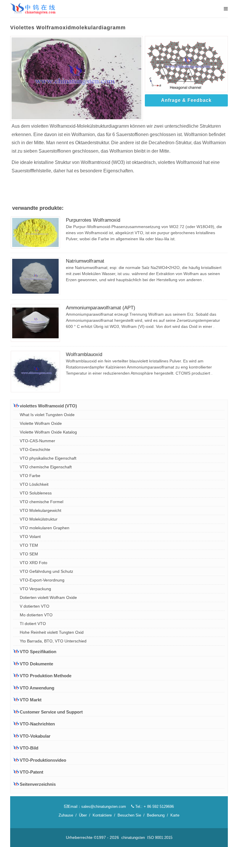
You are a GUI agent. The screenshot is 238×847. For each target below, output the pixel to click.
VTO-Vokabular (35, 736)
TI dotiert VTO (33, 623)
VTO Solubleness (36, 493)
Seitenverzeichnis (38, 784)
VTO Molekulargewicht (40, 510)
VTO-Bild (29, 747)
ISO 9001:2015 (159, 837)
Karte (174, 815)
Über (83, 815)
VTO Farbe (30, 475)
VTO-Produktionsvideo (43, 760)
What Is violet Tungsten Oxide (47, 414)
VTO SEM (29, 554)
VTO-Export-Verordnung (42, 580)
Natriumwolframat (85, 261)
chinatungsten (133, 837)
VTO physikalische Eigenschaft (48, 458)
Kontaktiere (102, 815)
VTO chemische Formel (41, 501)
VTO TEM (29, 545)
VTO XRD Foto (33, 562)
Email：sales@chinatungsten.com (97, 806)
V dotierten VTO (34, 606)
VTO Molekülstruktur (38, 519)
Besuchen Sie (129, 815)
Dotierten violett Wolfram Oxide (48, 597)
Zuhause (66, 815)
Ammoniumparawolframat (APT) (100, 307)
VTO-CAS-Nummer (37, 440)
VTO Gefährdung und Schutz (46, 571)
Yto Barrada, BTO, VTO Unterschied (53, 641)
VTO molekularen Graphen (44, 527)
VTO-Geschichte (35, 449)
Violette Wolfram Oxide (41, 423)
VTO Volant (30, 536)
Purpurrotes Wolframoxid (93, 220)
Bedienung (156, 815)
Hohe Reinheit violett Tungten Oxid (52, 632)
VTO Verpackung (35, 588)
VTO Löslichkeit (34, 484)
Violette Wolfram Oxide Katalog (48, 432)
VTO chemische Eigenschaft (46, 467)
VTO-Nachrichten (37, 723)
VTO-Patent (31, 772)
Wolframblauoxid (84, 354)
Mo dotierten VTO (36, 615)
